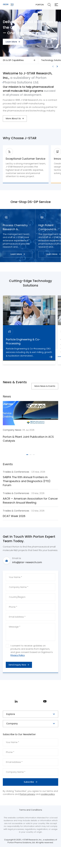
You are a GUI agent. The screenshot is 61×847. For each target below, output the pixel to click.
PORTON (40, 4)
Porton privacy (27, 794)
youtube (44, 701)
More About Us (13, 118)
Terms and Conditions (30, 809)
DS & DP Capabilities (13, 60)
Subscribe (29, 781)
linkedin (16, 701)
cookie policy (48, 794)
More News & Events (44, 386)
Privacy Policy (18, 655)
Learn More (11, 47)
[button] (57, 66)
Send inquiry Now (17, 664)
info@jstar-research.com (27, 562)
